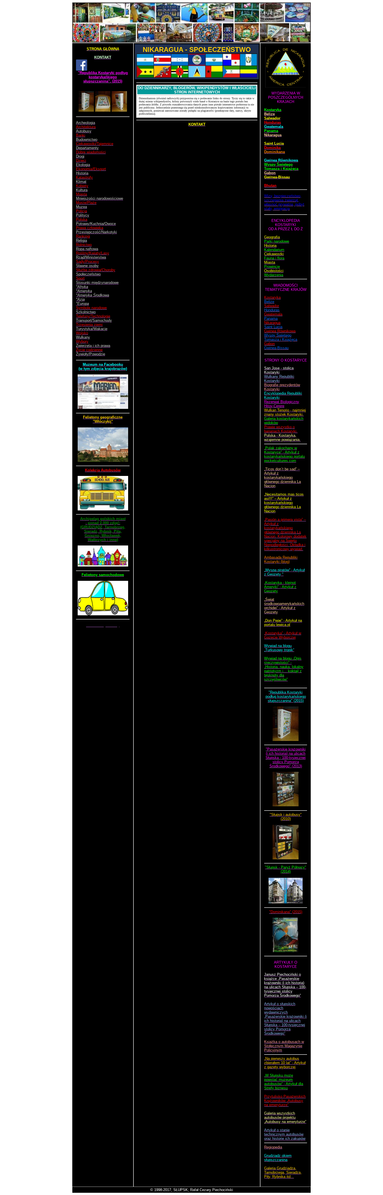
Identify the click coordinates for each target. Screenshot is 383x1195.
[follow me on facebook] (81, 69)
